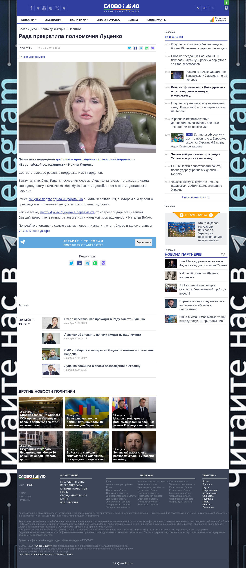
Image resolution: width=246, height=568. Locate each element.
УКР (205, 8)
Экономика (208, 507)
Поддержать (156, 19)
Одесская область (148, 498)
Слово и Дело (28, 29)
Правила (24, 500)
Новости (27, 19)
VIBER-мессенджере (34, 231)
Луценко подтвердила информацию (56, 199)
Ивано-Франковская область (153, 481)
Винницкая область (116, 490)
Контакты (25, 496)
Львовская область (148, 493)
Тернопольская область (182, 484)
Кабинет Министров (73, 488)
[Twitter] (57, 8)
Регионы (146, 475)
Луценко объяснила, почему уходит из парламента (102, 336)
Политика (75, 29)
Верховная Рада (71, 485)
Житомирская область (118, 501)
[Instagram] (50, 8)
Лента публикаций (53, 29)
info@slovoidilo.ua (123, 563)
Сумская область (178, 481)
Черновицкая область (181, 501)
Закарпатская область (118, 504)
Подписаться (144, 242)
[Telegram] (37, 8)
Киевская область (147, 484)
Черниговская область (181, 498)
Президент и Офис (72, 482)
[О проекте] (226, 2)
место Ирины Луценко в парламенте (67, 212)
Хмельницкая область (181, 493)
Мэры (64, 499)
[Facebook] (31, 8)
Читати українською (32, 56)
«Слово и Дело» (43, 545)
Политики (78, 19)
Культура (207, 484)
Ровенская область (148, 504)
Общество (208, 496)
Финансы (207, 504)
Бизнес (206, 481)
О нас (22, 493)
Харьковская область (180, 487)
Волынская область (117, 493)
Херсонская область (180, 490)
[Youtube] (44, 8)
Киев (108, 481)
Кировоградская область (151, 487)
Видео (133, 19)
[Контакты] (226, 7)
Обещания (53, 19)
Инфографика (108, 19)
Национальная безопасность (210, 491)
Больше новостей (194, 197)
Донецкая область (116, 498)
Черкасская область (180, 496)
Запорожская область (118, 507)
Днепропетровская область (121, 496)
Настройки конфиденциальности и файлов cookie (46, 554)
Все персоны (69, 502)
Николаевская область (150, 496)
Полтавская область (149, 501)
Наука (205, 487)
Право (205, 501)
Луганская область (148, 490)
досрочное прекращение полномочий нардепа (93, 159)
